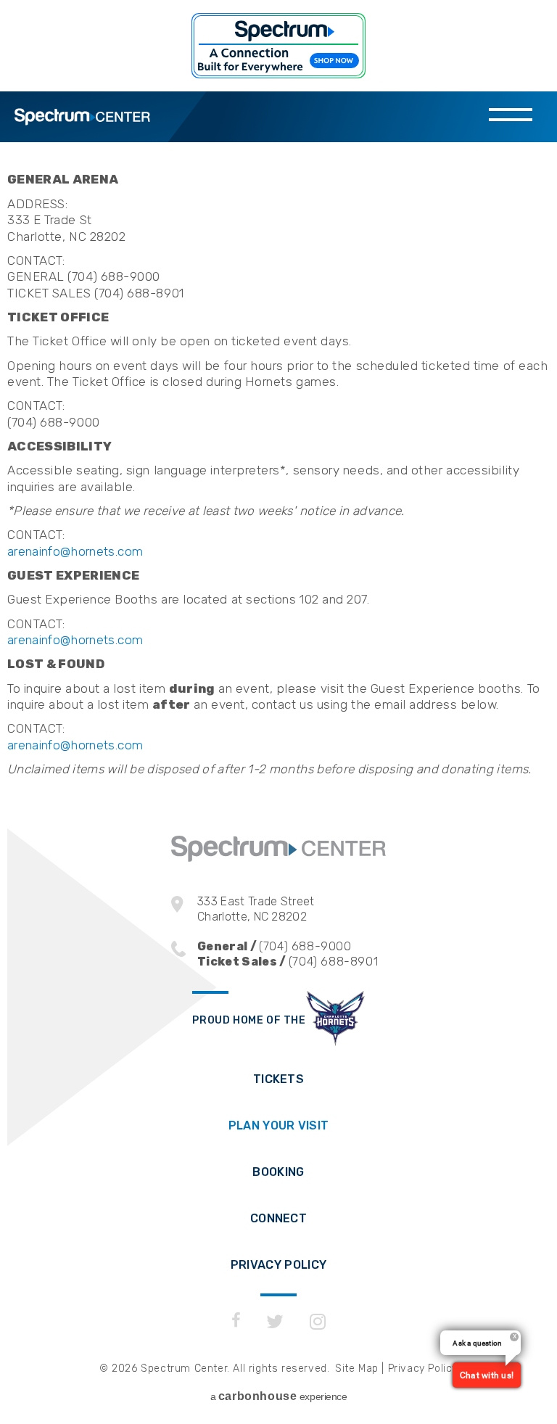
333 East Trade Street (256, 908)
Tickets (278, 1079)
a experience (278, 1396)
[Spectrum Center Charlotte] (278, 858)
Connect (278, 1218)
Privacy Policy (278, 1265)
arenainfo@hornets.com (75, 551)
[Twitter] (275, 1321)
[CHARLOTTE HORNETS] (335, 1020)
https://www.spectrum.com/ (278, 45)
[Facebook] (236, 1321)
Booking (278, 1172)
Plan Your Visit (278, 1125)
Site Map (357, 1368)
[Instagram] (318, 1321)
